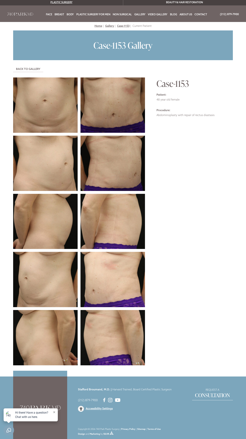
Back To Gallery (28, 69)
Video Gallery (157, 14)
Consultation (212, 394)
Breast (59, 14)
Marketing (95, 434)
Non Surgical (122, 14)
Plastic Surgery (61, 2)
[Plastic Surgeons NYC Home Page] (20, 15)
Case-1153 (123, 26)
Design (81, 434)
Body (70, 14)
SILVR (106, 434)
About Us (186, 14)
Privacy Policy (128, 429)
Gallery (140, 14)
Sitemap (141, 429)
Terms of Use (154, 429)
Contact (200, 14)
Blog (173, 14)
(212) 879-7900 (88, 400)
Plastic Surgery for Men (93, 14)
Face (49, 14)
